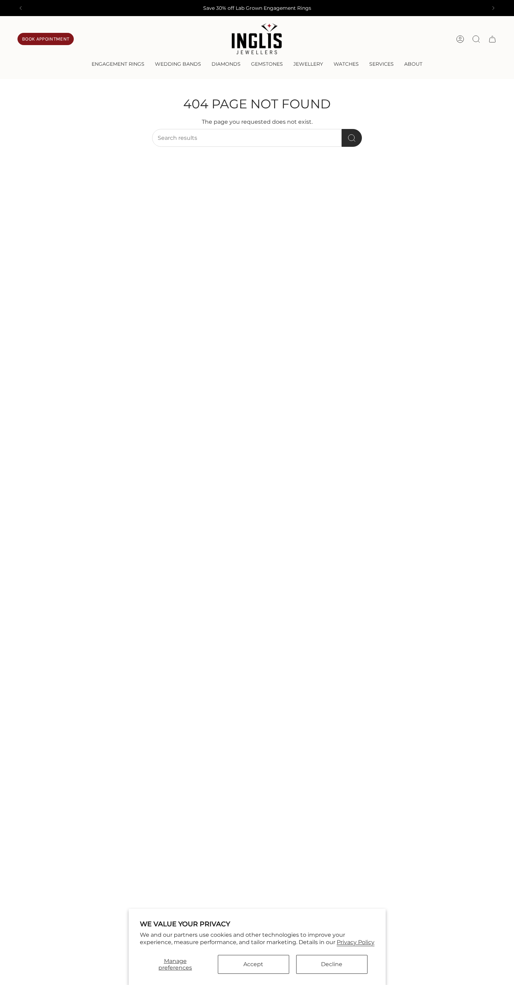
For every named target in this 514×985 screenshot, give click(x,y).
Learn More (293, 8)
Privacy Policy (355, 942)
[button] (118, 64)
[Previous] (20, 8)
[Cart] (492, 39)
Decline (331, 964)
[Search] (352, 138)
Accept (253, 964)
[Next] (493, 8)
